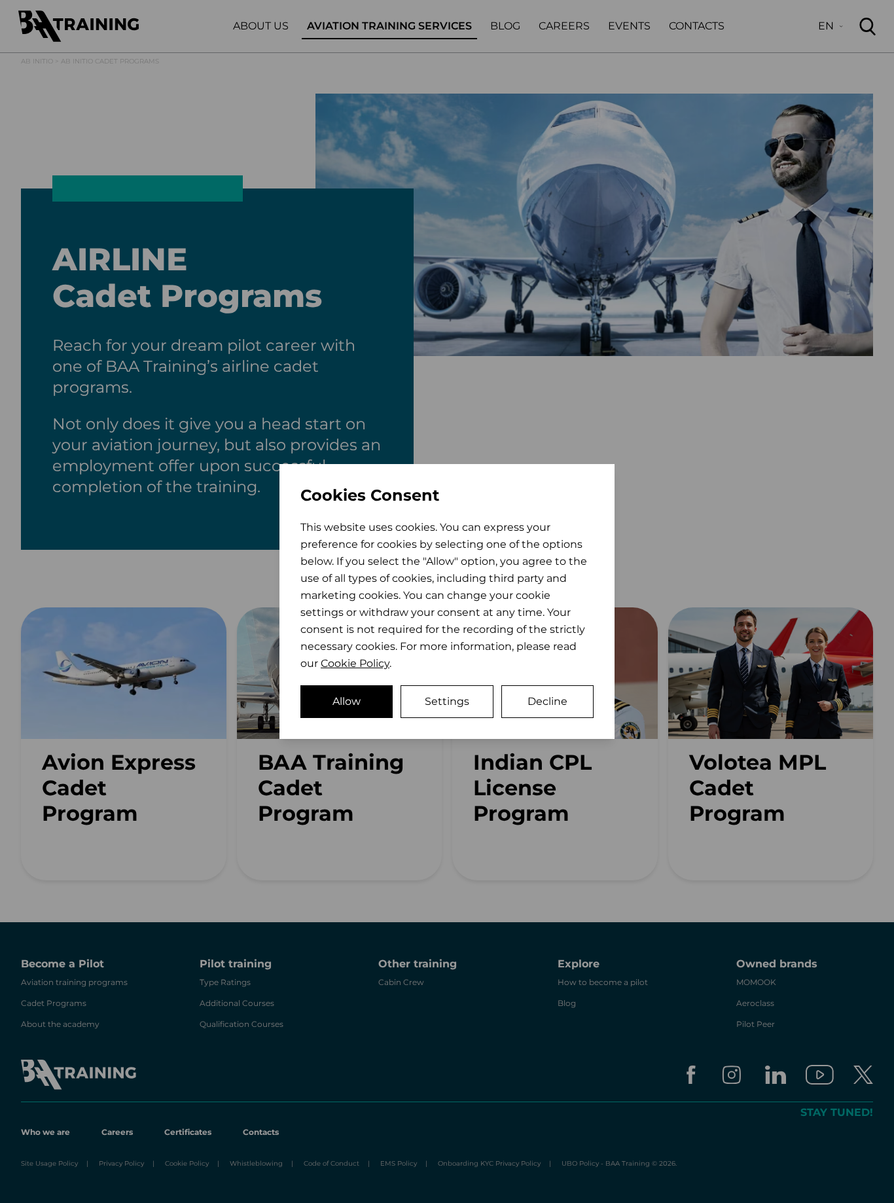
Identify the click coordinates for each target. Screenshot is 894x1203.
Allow (346, 701)
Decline (547, 701)
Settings (447, 701)
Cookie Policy (355, 663)
